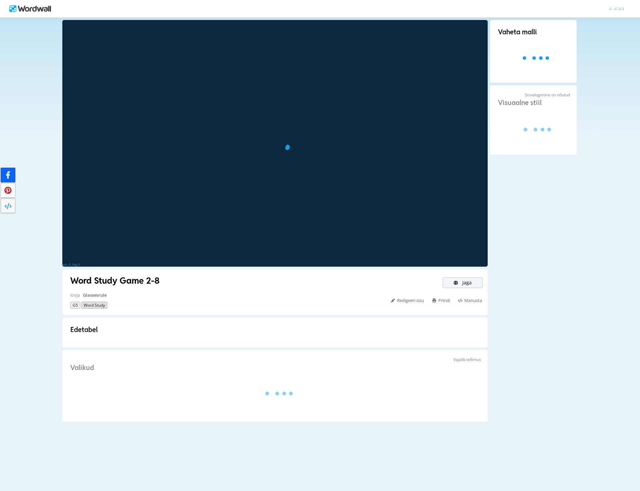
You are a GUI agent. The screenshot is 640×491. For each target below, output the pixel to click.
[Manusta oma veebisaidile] (8, 205)
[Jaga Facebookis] (8, 175)
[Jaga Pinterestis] (8, 190)
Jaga (466, 282)
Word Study (94, 305)
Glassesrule (95, 295)
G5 (75, 305)
